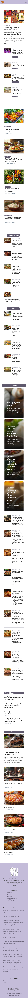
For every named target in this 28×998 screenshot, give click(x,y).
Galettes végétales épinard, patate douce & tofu (17, 572)
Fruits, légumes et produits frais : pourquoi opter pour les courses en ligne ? (13, 31)
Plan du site (6, 981)
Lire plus (20, 524)
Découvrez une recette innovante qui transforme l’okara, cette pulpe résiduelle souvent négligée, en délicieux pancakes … (18, 599)
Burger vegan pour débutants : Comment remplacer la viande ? (17, 283)
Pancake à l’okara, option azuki (17, 592)
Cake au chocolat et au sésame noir (14, 753)
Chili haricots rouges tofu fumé (18, 653)
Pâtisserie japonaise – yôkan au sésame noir (13, 784)
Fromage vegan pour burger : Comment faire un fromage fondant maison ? (13, 218)
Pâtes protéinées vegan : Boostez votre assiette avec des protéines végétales (17, 372)
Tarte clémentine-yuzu (10, 807)
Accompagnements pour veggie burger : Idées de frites (13, 300)
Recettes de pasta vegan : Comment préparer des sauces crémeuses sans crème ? (16, 331)
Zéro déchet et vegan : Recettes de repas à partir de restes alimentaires (13, 160)
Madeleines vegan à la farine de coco (18, 532)
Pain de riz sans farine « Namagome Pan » (18, 552)
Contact (5, 982)
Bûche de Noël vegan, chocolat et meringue (17, 613)
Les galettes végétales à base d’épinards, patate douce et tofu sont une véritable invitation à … (17, 579)
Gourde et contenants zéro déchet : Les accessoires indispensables (12, 190)
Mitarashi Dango (8, 852)
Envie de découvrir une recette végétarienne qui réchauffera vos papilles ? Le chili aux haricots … (18, 659)
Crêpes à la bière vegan (11, 916)
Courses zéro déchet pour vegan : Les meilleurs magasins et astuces (14, 969)
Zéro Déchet (15, 56)
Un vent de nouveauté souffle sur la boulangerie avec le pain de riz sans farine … (17, 558)
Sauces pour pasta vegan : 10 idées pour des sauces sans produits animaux (12, 931)
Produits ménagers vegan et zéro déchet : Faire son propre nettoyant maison (17, 92)
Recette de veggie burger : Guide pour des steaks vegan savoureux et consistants (16, 270)
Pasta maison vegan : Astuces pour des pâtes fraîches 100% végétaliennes (16, 345)
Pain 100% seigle (17, 517)
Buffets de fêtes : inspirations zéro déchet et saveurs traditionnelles (17, 53)
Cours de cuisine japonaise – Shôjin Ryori (13, 432)
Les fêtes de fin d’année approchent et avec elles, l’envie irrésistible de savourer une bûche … (18, 620)
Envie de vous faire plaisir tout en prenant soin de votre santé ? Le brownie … (17, 676)
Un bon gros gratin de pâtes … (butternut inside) (13, 495)
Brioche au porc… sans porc (17, 633)
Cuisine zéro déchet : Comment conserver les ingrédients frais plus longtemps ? (13, 129)
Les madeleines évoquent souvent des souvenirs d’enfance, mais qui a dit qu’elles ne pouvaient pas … (18, 538)
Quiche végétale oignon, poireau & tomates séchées (12, 462)
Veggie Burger (15, 81)
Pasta (9, 894)
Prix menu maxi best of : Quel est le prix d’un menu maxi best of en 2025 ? (18, 78)
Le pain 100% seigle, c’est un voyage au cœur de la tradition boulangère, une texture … (18, 521)
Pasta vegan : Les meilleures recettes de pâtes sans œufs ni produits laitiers (17, 316)
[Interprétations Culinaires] (2, 2)
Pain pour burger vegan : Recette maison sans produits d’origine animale (17, 256)
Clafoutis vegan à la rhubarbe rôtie (14, 830)
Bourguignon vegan (13, 403)
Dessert (9, 892)
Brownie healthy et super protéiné (17, 671)
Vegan (9, 896)
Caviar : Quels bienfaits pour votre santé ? (18, 65)
